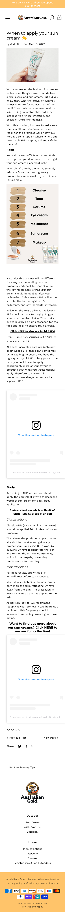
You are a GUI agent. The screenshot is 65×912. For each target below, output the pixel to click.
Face (10, 150)
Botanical (32, 831)
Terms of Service (49, 883)
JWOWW (32, 853)
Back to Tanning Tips (22, 767)
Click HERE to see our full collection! (35, 629)
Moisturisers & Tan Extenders (32, 862)
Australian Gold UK (37, 903)
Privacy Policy (15, 883)
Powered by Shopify (32, 907)
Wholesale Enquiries (48, 879)
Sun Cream (33, 822)
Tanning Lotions (32, 848)
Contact (31, 879)
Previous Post (17, 737)
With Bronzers (32, 827)
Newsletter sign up (15, 879)
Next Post (50, 737)
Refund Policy (31, 883)
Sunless (32, 858)
